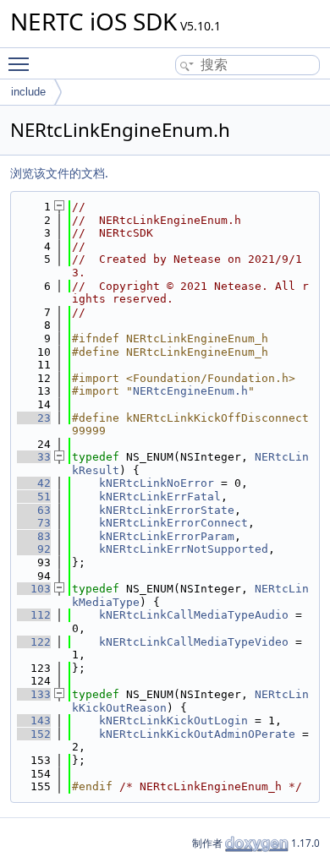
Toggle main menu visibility (22, 63)
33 (34, 456)
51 (34, 496)
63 (34, 510)
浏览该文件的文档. (59, 173)
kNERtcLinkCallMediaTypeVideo (194, 642)
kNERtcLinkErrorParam (166, 536)
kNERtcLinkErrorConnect (173, 522)
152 (34, 734)
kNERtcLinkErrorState (166, 510)
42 (34, 483)
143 (34, 720)
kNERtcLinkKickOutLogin (173, 720)
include (28, 91)
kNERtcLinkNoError (156, 483)
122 (34, 642)
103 (34, 588)
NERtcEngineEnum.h (190, 391)
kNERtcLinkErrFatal (160, 496)
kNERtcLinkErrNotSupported (183, 549)
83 (34, 536)
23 (34, 418)
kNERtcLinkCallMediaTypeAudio (194, 615)
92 (34, 549)
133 (34, 694)
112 (34, 615)
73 (34, 522)
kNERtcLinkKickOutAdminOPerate (197, 734)
